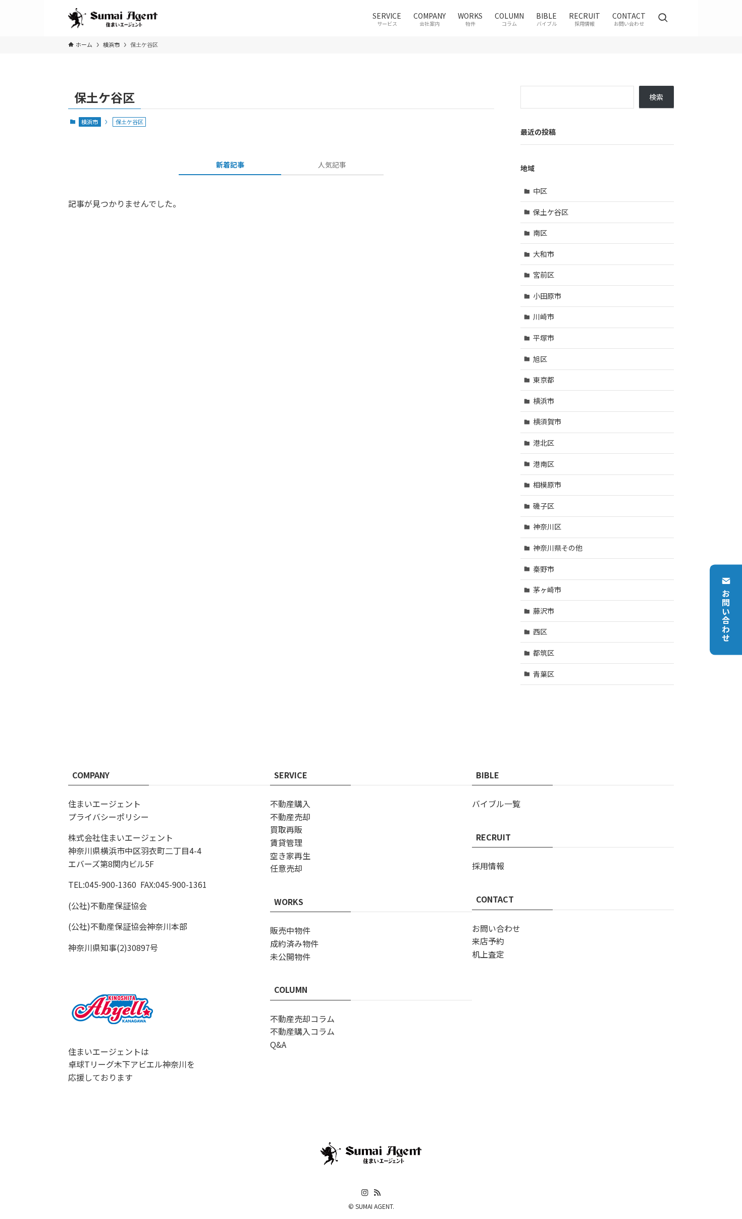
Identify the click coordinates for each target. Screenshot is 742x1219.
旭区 (540, 359)
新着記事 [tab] (230, 165)
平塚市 (543, 338)
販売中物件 (290, 930)
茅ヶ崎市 (547, 590)
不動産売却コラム (302, 1019)
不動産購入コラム (302, 1031)
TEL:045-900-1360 (102, 884)
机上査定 (488, 954)
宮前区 (543, 275)
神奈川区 (547, 526)
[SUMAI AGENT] (112, 18)
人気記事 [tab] (332, 165)
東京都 (543, 380)
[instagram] (364, 1192)
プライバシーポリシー (108, 817)
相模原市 (547, 485)
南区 (540, 233)
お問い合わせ (726, 616)
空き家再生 (290, 856)
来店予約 (488, 941)
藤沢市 (543, 611)
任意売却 (286, 868)
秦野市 (543, 569)
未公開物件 (290, 956)
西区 (540, 631)
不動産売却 (290, 817)
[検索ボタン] (663, 18)
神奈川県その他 (557, 548)
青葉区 (543, 674)
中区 (540, 191)
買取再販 (286, 829)
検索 (656, 97)
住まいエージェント (104, 804)
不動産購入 (290, 804)
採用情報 (488, 866)
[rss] (377, 1192)
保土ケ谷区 (550, 212)
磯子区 (543, 506)
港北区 (543, 443)
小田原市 (547, 296)
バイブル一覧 (496, 804)
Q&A (278, 1044)
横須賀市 (547, 421)
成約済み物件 (294, 943)
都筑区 (543, 653)
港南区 (543, 464)
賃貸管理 (286, 842)
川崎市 (543, 316)
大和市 (543, 254)
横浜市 (89, 122)
